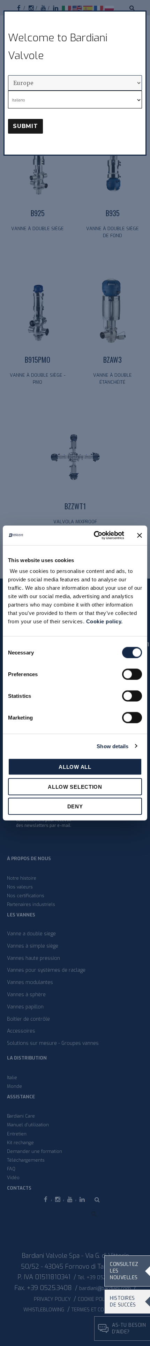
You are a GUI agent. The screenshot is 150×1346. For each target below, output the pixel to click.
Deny (75, 806)
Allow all (75, 767)
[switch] (132, 674)
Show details (112, 746)
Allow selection (75, 786)
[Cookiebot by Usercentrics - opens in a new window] (94, 535)
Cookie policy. (104, 621)
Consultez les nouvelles (124, 1271)
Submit (25, 126)
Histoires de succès (123, 1301)
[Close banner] (139, 535)
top (130, 1333)
